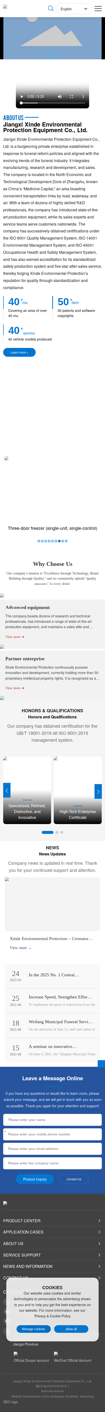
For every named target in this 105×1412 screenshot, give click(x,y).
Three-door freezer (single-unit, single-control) (52, 528)
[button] (52, 53)
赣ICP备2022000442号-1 (52, 1386)
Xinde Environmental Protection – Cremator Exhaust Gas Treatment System (49, 941)
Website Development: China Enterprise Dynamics (44, 1396)
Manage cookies (33, 1329)
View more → (21, 948)
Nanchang (87, 1396)
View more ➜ (14, 609)
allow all (71, 1329)
